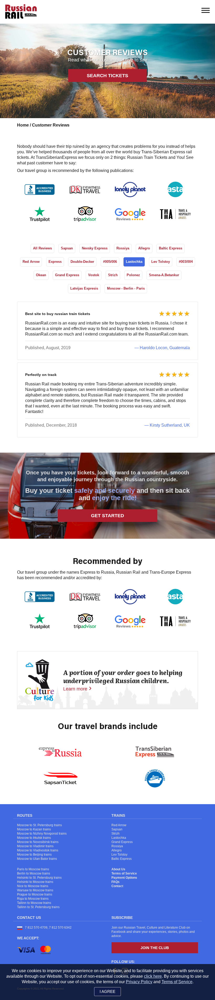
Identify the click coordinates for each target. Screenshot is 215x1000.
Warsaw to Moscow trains (35, 890)
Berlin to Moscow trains (33, 873)
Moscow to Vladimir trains (35, 846)
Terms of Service (124, 873)
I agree (107, 991)
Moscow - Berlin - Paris (126, 288)
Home (23, 125)
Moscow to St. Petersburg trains (39, 825)
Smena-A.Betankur (164, 275)
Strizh (113, 275)
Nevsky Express (95, 248)
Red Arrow (31, 262)
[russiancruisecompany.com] (155, 778)
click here (153, 976)
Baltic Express (170, 248)
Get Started (107, 515)
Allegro (144, 248)
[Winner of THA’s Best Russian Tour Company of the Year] (175, 214)
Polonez (133, 275)
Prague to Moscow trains (34, 894)
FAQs (115, 882)
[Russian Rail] (32, 11)
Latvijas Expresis (84, 288)
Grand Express (67, 275)
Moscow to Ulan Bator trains (37, 859)
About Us (118, 869)
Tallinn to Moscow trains (34, 903)
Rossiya (122, 248)
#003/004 (186, 262)
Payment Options (124, 877)
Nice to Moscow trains (32, 886)
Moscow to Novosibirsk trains (37, 842)
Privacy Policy (139, 982)
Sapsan (67, 248)
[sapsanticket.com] (60, 778)
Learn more (75, 689)
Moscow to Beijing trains (34, 854)
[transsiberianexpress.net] (155, 751)
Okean (41, 275)
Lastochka (134, 262)
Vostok (93, 275)
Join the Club (155, 948)
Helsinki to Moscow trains (35, 882)
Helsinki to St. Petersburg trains (39, 877)
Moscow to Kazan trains (34, 829)
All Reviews (42, 248)
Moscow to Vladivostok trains (37, 850)
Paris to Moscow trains (33, 869)
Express (55, 262)
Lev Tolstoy (160, 262)
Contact (117, 886)
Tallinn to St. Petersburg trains (38, 907)
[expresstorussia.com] (60, 752)
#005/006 (110, 262)
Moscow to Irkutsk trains (34, 838)
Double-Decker (82, 262)
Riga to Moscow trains (33, 898)
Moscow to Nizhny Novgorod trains (42, 833)
